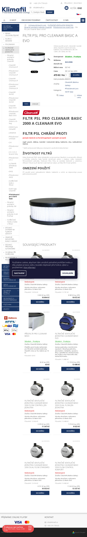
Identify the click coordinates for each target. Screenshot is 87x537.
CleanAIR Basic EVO (13, 107)
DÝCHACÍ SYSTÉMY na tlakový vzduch (10, 231)
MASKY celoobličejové (12, 34)
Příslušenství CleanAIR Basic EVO (13, 113)
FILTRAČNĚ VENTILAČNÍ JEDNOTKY (9, 50)
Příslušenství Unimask (13, 138)
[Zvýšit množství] (70, 74)
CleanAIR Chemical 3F (13, 79)
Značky (6, 309)
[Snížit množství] (70, 76)
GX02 (11, 171)
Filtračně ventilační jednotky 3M (11, 204)
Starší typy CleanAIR (13, 190)
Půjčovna (7, 304)
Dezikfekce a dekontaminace (10, 299)
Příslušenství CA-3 (13, 159)
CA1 (10, 142)
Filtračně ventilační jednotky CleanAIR (10, 58)
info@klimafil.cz (52, 522)
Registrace (78, 3)
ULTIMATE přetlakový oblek (12, 165)
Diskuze (35, 104)
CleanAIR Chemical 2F (13, 66)
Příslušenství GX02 (13, 176)
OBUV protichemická (9, 285)
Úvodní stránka (4, 20)
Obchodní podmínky (31, 20)
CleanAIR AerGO (12, 93)
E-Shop (13, 20)
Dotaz (61, 95)
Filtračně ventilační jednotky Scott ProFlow (12, 213)
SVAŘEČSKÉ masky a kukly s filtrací (12, 222)
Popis (26, 104)
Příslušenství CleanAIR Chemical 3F (13, 86)
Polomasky (10, 44)
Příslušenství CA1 (13, 147)
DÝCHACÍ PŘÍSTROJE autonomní (10, 247)
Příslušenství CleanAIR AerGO (13, 100)
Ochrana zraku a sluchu (7, 292)
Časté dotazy (52, 20)
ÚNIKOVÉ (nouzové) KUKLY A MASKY (11, 239)
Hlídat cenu (79, 96)
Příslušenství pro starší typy (14, 196)
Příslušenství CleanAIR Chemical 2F (13, 73)
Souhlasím (67, 273)
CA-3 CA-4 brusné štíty (13, 153)
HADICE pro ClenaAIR (13, 128)
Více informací (29, 267)
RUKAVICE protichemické (9, 279)
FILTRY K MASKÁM (8, 40)
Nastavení (19, 273)
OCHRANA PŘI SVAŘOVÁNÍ (10, 253)
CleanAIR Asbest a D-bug (13, 121)
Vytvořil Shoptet (80, 532)
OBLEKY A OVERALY (7, 273)
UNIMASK (12, 133)
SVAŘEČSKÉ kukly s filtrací (13, 183)
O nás (66, 20)
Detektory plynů (7, 267)
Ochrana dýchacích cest (7, 27)
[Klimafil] (14, 9)
